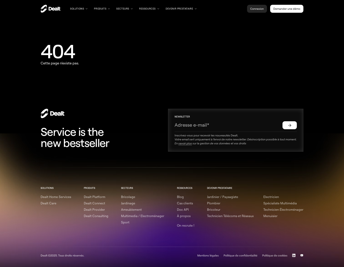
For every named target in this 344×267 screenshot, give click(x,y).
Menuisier (270, 216)
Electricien (271, 197)
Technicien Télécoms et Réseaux (230, 216)
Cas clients (185, 203)
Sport (125, 222)
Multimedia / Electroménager (142, 216)
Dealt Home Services (56, 197)
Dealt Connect (94, 203)
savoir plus (185, 143)
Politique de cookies (274, 255)
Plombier (213, 203)
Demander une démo (286, 8)
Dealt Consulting (96, 216)
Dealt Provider (94, 210)
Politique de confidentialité (240, 255)
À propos (184, 216)
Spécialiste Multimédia (280, 203)
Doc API (183, 210)
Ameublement (131, 210)
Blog (180, 197)
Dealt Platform (94, 197)
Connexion (257, 8)
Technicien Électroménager (283, 210)
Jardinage (128, 203)
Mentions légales (208, 255)
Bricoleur (213, 210)
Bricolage (128, 197)
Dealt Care (48, 203)
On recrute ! (185, 225)
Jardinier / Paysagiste (222, 197)
